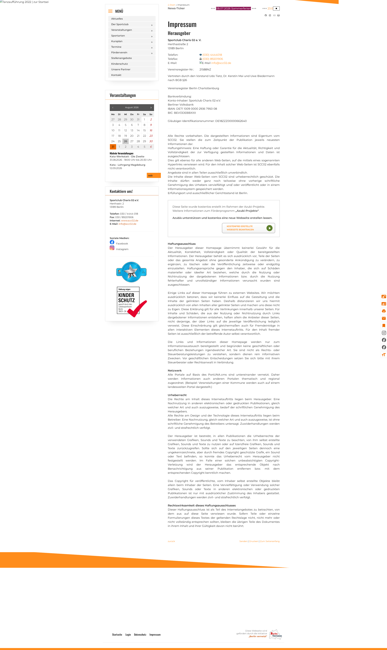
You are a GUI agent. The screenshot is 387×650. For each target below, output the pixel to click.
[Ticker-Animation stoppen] (276, 8)
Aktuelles (117, 18)
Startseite (117, 634)
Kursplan (116, 41)
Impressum (155, 634)
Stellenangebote (121, 58)
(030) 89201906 (212, 59)
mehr (150, 175)
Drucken (253, 541)
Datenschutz (140, 634)
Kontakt (116, 75)
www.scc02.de (129, 220)
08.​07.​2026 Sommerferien (222, 8)
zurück (171, 541)
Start (172, 5)
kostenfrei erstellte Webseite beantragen (240, 228)
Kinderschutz (119, 63)
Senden (243, 541)
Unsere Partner (120, 69)
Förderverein (119, 52)
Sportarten (118, 35)
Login (128, 634)
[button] (151, 107)
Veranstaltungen (121, 29)
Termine (116, 46)
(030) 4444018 (212, 54)
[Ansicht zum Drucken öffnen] (278, 15)
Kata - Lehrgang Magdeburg (127, 164)
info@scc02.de (221, 63)
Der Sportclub (119, 24)
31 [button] (113, 146)
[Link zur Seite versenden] (274, 15)
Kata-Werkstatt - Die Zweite (127, 156)
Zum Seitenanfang (270, 541)
